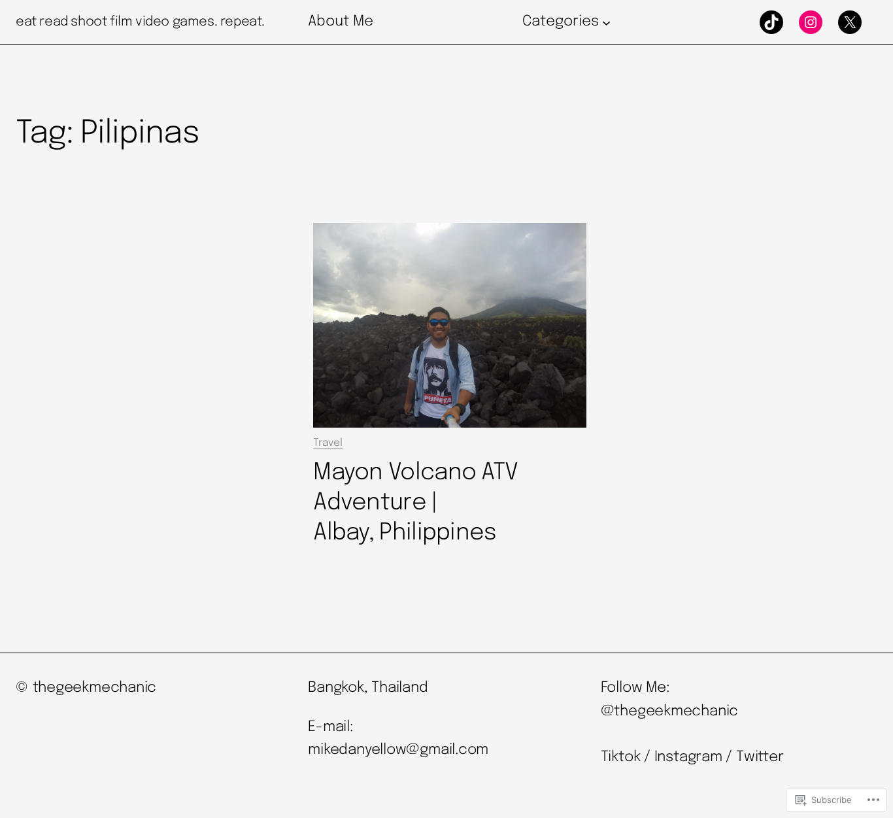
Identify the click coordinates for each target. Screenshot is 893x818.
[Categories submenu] (606, 22)
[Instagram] (810, 22)
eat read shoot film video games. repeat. (140, 22)
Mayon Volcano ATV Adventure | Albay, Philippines (415, 503)
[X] (850, 22)
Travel (328, 443)
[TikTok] (771, 22)
